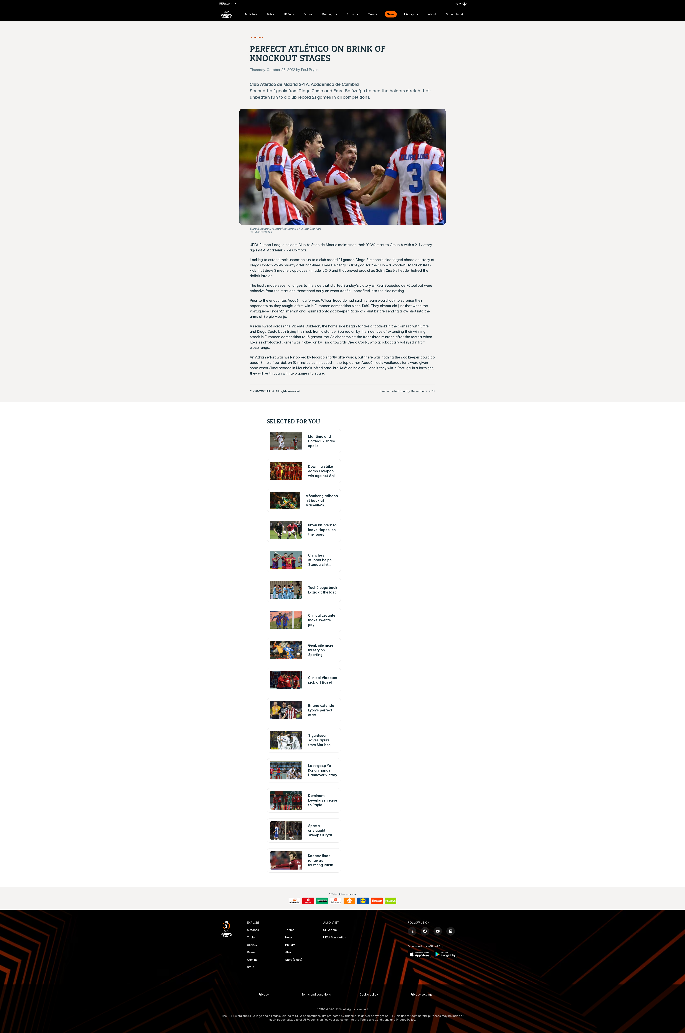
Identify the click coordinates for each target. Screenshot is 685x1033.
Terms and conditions (316, 994)
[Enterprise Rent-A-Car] (322, 901)
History (290, 944)
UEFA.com (330, 929)
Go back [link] (258, 37)
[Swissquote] (335, 901)
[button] (329, 14)
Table (251, 937)
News (289, 937)
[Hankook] (294, 901)
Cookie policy (369, 994)
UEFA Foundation (334, 937)
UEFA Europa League (226, 14)
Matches (253, 929)
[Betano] (377, 901)
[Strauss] (308, 901)
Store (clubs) (293, 959)
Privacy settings (421, 994)
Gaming (252, 959)
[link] (251, 14)
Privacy (263, 994)
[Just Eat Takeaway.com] (349, 901)
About (289, 952)
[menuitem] (251, 14)
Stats (250, 967)
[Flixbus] (390, 901)
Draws (251, 952)
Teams (289, 929)
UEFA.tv (252, 944)
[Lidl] (363, 901)
